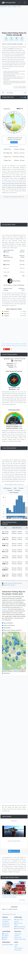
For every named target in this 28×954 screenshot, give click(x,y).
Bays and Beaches (8, 623)
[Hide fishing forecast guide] (25, 44)
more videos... (22, 900)
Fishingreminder (10, 2)
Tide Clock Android (20, 926)
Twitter (5, 939)
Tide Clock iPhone (19, 928)
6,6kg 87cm (14, 820)
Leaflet (12, 670)
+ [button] (4, 634)
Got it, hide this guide (20, 87)
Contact (16, 944)
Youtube (5, 937)
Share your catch (14, 851)
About (15, 946)
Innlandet (14, 6)
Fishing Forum (5, 923)
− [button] (4, 636)
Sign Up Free (14, 142)
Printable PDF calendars (9, 585)
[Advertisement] (14, 19)
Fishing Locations (6, 919)
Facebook (6, 933)
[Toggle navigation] (25, 2)
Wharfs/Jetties (7, 627)
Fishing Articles (6, 926)
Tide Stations (5, 921)
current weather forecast (10, 181)
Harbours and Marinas (9, 625)
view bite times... (6, 68)
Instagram (6, 935)
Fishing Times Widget (7, 944)
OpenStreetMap (18, 670)
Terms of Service (18, 948)
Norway (9, 6)
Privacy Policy (17, 950)
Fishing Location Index (20, 939)
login (7, 909)
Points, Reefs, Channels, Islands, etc (13, 630)
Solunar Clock (17, 937)
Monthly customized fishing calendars (12, 583)
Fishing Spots (3, 6)
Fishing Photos (6, 925)
